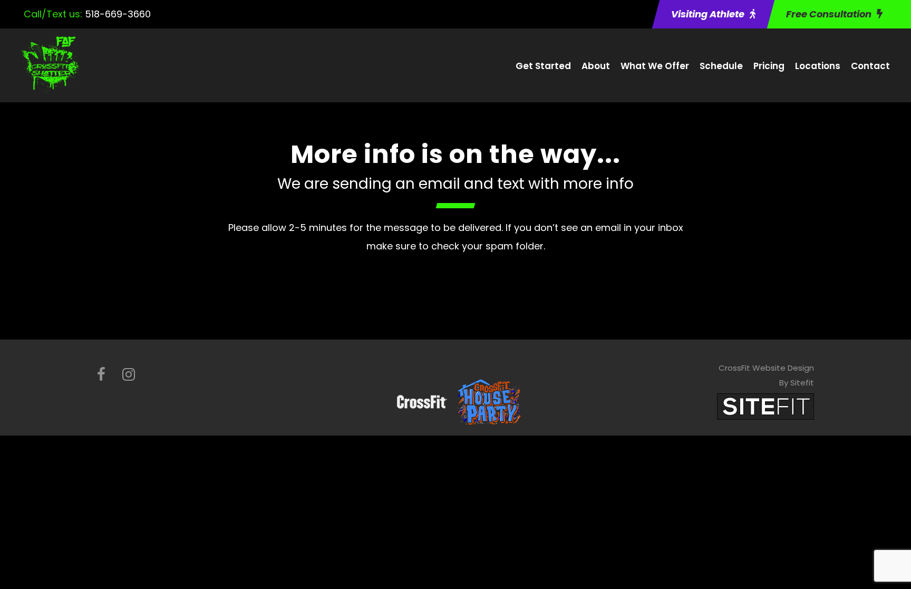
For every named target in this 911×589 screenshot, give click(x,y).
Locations (817, 66)
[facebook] (101, 375)
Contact (870, 66)
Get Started (543, 66)
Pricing (768, 66)
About (596, 66)
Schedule (721, 66)
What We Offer (655, 66)
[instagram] (128, 375)
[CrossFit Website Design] (765, 405)
